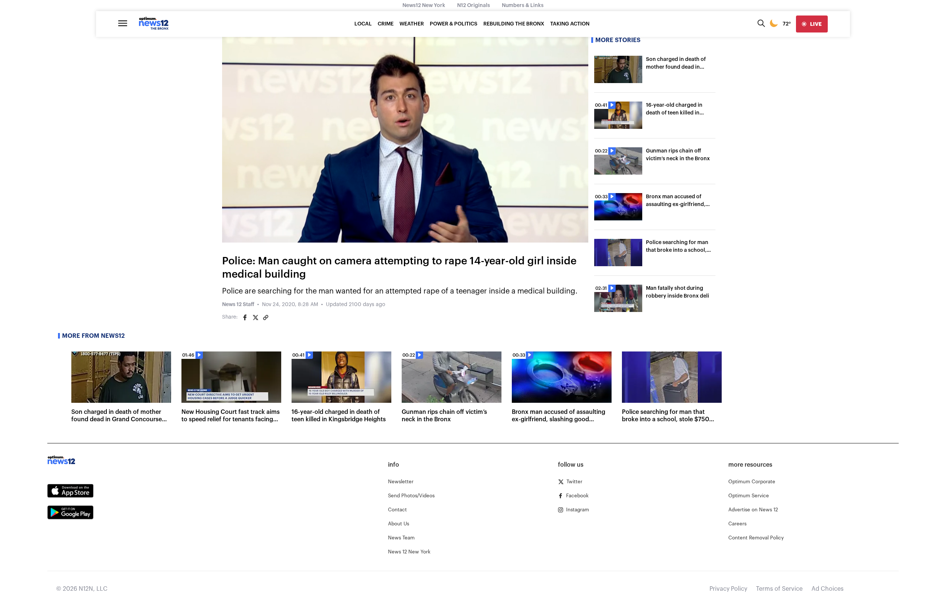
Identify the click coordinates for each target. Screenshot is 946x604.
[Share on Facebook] (245, 317)
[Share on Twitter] (255, 317)
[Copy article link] (266, 317)
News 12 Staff (238, 304)
